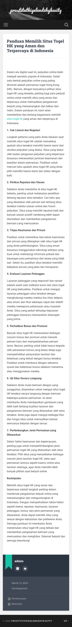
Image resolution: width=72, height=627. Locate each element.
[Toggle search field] (66, 25)
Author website (25, 569)
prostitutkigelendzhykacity (36, 10)
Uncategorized (19, 588)
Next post (17, 604)
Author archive (18, 569)
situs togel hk (15, 118)
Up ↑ (66, 621)
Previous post (19, 598)
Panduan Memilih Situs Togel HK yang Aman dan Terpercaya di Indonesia (35, 45)
